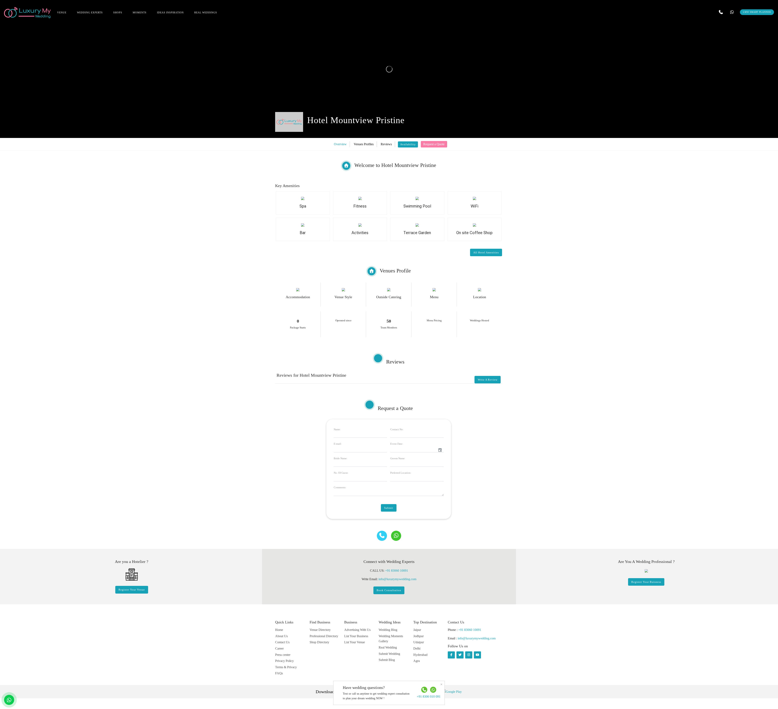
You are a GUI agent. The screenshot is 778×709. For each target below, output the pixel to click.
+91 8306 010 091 (428, 696)
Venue (61, 12)
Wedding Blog (388, 630)
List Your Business (356, 636)
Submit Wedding (389, 653)
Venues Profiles (364, 144)
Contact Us (282, 642)
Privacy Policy (284, 661)
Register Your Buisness (646, 581)
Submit (388, 507)
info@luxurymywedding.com (397, 579)
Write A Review (487, 379)
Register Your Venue (132, 589)
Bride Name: (340, 458)
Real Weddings (205, 12)
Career (279, 648)
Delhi (416, 648)
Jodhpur (418, 636)
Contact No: (397, 429)
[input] (413, 449)
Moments (139, 12)
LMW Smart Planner (757, 12)
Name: (337, 429)
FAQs (279, 673)
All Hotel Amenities (486, 252)
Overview (340, 144)
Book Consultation (389, 590)
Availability (408, 144)
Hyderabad (420, 654)
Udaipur (418, 642)
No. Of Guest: (341, 472)
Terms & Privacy (286, 667)
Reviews (386, 144)
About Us (281, 636)
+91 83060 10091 (396, 570)
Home (279, 630)
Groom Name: (397, 458)
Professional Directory (324, 636)
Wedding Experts (90, 12)
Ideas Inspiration (170, 12)
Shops (117, 12)
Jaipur (417, 630)
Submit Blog (387, 660)
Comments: (340, 487)
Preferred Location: (400, 472)
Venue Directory (320, 630)
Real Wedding (388, 647)
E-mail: (338, 443)
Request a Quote (434, 144)
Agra (416, 661)
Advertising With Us (357, 630)
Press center (282, 654)
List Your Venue (354, 642)
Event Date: (396, 443)
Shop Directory (319, 642)
